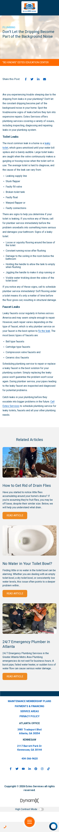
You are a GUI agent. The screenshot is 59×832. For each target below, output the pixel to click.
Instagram (42, 769)
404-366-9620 (30, 758)
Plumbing (9, 27)
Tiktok (48, 769)
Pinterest (36, 769)
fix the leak (44, 330)
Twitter (32, 79)
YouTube (23, 769)
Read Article (15, 515)
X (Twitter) (17, 769)
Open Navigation (30, 822)
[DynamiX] (29, 800)
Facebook (25, 79)
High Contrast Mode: (26, 809)
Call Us (5, 826)
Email (44, 79)
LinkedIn (38, 79)
